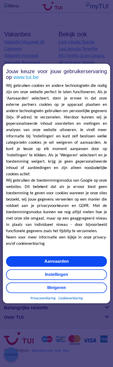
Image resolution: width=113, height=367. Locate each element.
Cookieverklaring (70, 298)
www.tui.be (26, 77)
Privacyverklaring (43, 298)
